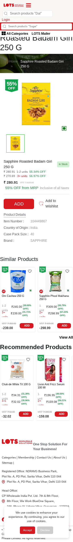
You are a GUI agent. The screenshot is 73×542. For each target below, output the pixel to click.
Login (6, 19)
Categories (9, 457)
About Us (60, 457)
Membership (27, 457)
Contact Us (45, 457)
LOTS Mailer (41, 33)
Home (13, 61)
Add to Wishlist (51, 203)
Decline (45, 530)
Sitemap (8, 462)
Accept (27, 530)
